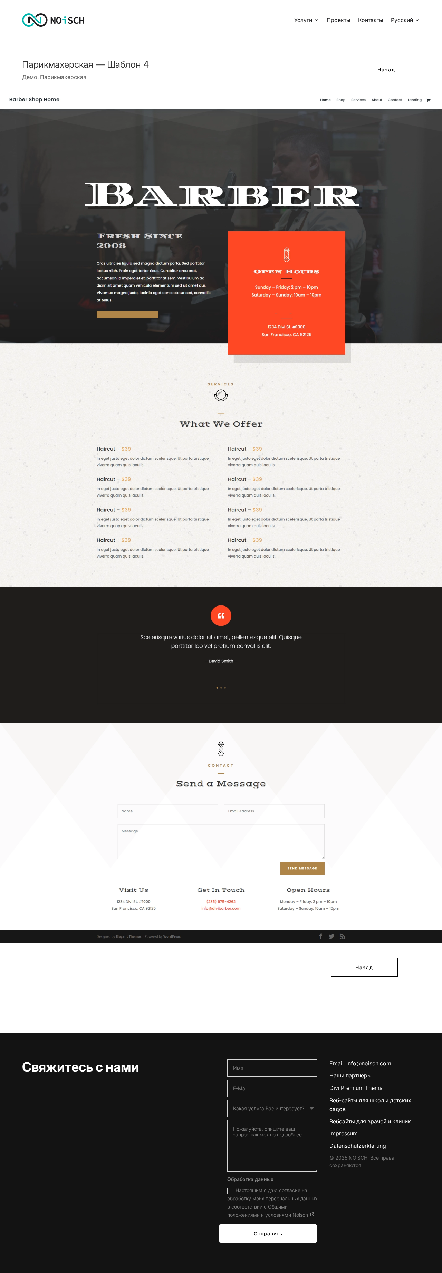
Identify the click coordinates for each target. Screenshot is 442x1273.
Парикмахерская (63, 76)
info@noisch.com (368, 1063)
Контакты (370, 20)
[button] (15, 1258)
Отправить (268, 1233)
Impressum (343, 1133)
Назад (386, 69)
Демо (29, 76)
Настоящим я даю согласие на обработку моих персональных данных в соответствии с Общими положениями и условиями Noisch (272, 1202)
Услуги (303, 20)
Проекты (338, 20)
